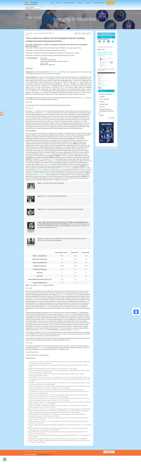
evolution (60, 169)
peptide (49, 85)
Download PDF (87, 33)
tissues (43, 113)
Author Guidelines (68, 2)
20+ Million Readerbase (106, 37)
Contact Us (54, 451)
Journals (36, 451)
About (30, 451)
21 (82, 326)
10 (85, 167)
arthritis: (68, 374)
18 (45, 319)
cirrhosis (73, 329)
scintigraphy (73, 421)
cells (78, 82)
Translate (37, 9)
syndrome (43, 174)
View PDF (78, 33)
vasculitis (81, 121)
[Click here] (106, 62)
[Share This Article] (99, 41)
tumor (84, 97)
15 (56, 301)
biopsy (27, 91)
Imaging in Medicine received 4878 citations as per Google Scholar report (105, 54)
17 (78, 312)
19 (47, 319)
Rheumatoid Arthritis (66, 167)
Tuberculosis (47, 154)
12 (33, 299)
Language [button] (110, 3)
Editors (59, 2)
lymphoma (62, 294)
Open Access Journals (30, 454)
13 (35, 299)
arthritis (34, 111)
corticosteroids (39, 169)
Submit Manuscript (99, 2)
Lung (48, 409)
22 (59, 329)
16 (26, 310)
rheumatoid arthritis (56, 72)
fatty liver (41, 329)
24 (58, 335)
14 (56, 299)
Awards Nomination (106, 34)
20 (65, 326)
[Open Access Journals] (33, 3)
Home (52, 2)
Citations (88, 2)
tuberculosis (47, 164)
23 (66, 334)
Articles (80, 2)
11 (86, 167)
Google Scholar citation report (105, 47)
